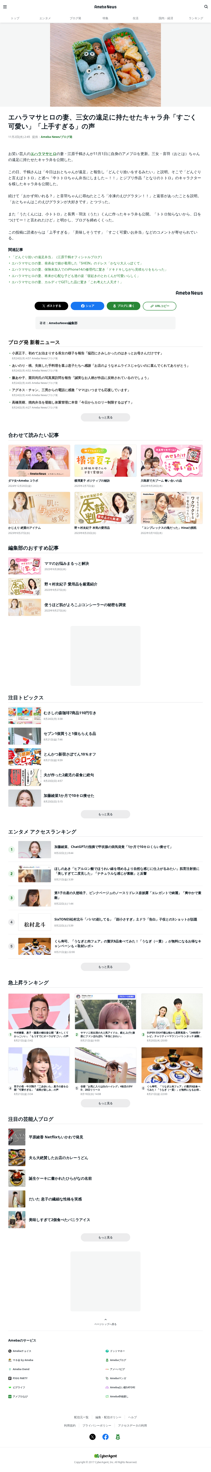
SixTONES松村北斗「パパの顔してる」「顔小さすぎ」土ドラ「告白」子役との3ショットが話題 (125, 919)
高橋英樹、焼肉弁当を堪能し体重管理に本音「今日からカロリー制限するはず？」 (73, 402)
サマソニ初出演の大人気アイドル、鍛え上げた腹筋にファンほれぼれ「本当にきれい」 (108, 1034)
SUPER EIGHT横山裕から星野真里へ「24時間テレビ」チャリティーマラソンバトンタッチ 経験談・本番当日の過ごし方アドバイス (174, 1036)
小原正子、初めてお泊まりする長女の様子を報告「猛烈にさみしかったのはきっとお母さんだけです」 (88, 353)
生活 (135, 18)
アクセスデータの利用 (132, 1425)
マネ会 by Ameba (23, 1360)
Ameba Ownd (21, 1369)
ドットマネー (117, 1351)
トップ (15, 18)
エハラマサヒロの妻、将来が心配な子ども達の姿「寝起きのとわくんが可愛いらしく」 (76, 275)
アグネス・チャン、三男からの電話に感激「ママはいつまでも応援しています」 (71, 390)
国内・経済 (166, 18)
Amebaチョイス (22, 1351)
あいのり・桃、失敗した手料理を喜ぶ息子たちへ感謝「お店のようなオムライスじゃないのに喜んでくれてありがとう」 (101, 365)
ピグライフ (19, 1387)
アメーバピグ (117, 1369)
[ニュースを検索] (206, 6)
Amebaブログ (118, 1360)
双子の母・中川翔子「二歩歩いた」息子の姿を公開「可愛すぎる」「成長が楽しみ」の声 (41, 1088)
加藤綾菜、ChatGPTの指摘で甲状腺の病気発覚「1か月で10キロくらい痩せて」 (113, 846)
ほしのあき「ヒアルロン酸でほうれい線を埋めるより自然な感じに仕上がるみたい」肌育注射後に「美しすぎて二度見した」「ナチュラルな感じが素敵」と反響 (126, 870)
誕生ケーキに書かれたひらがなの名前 (60, 1178)
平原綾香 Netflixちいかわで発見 (56, 1136)
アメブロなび (20, 1396)
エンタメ (45, 18)
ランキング (196, 18)
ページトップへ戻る (105, 1324)
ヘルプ (132, 1417)
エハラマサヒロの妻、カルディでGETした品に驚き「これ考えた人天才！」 (67, 282)
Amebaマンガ (118, 1378)
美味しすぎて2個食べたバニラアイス (59, 1219)
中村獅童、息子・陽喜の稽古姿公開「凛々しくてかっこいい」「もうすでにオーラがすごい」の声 (41, 1034)
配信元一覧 (81, 1417)
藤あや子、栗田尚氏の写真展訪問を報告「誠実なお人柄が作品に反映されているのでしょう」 (81, 378)
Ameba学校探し (119, 1396)
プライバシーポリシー (96, 1425)
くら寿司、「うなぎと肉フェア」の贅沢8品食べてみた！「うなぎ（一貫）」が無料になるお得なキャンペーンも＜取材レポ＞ (174, 1090)
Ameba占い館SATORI (122, 1387)
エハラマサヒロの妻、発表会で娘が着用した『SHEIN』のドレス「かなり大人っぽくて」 (77, 263)
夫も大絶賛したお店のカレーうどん (58, 1157)
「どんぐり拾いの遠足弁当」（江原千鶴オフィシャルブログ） (58, 257)
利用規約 (70, 1425)
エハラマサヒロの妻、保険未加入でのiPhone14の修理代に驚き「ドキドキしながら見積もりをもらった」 (90, 269)
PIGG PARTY (20, 1378)
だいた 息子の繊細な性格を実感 (55, 1198)
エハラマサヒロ (43, 153)
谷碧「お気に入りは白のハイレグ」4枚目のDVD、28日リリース (106, 1088)
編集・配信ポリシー (108, 1417)
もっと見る (105, 417)
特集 (105, 18)
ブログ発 (75, 18)
